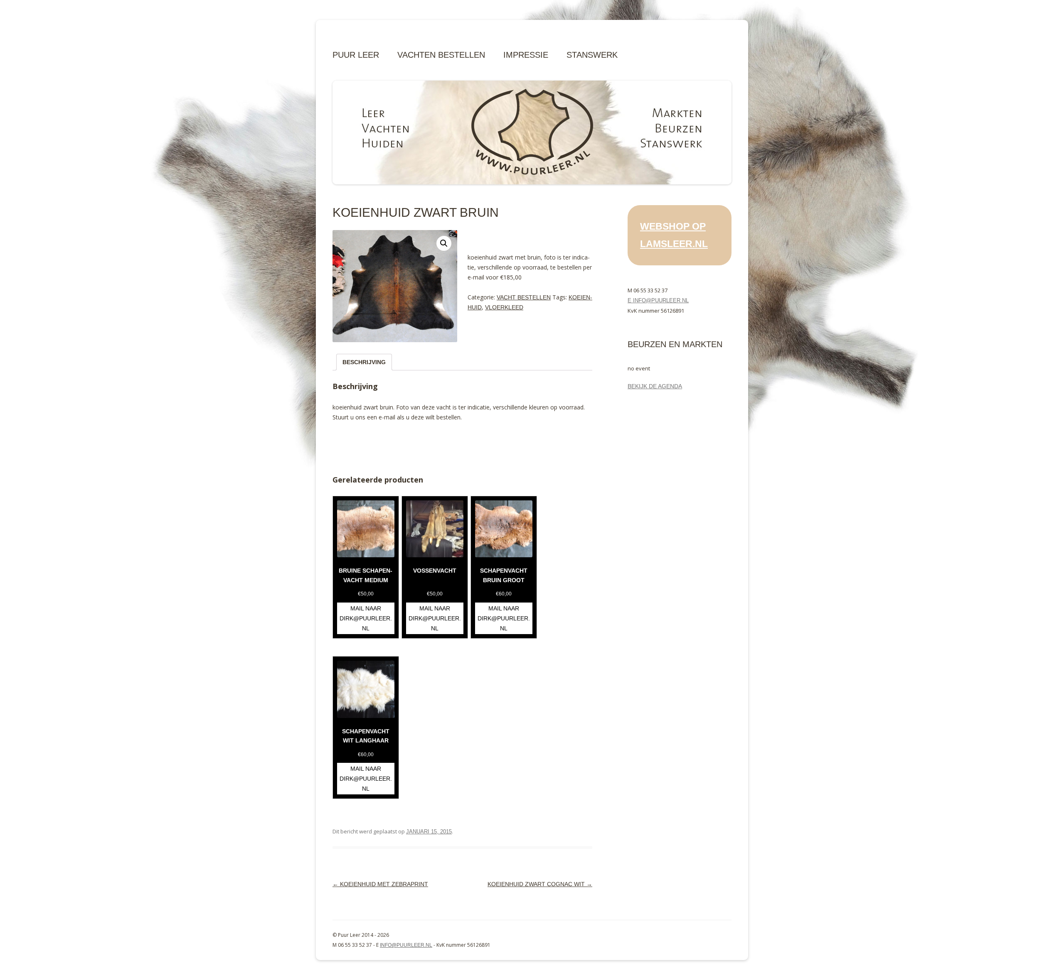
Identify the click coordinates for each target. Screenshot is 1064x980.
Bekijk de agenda (655, 386)
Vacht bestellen (524, 297)
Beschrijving (364, 362)
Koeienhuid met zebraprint (380, 884)
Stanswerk (592, 54)
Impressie (525, 54)
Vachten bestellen (441, 54)
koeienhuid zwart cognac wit (540, 884)
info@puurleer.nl (406, 945)
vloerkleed (504, 307)
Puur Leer (355, 54)
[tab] (364, 362)
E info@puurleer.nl (658, 300)
